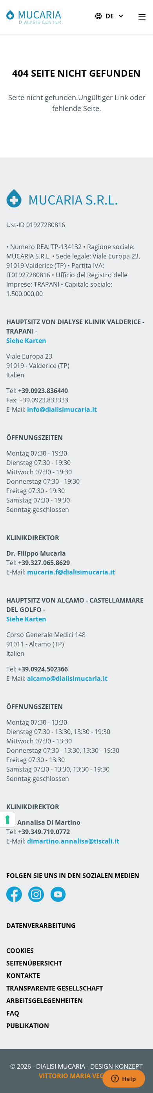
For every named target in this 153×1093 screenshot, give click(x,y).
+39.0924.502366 (43, 669)
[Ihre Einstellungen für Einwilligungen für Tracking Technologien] (7, 819)
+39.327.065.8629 (44, 562)
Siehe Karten (26, 340)
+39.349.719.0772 (44, 831)
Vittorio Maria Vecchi (76, 1075)
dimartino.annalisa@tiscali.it (73, 841)
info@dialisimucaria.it (62, 409)
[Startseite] (33, 17)
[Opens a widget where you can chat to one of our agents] (123, 1079)
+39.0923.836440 (43, 390)
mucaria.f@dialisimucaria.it (71, 572)
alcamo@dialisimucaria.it (67, 678)
